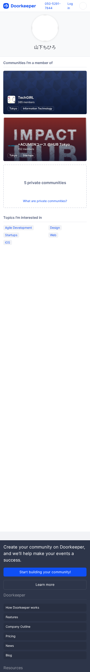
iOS (7, 242)
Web (53, 235)
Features (12, 617)
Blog (9, 655)
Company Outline (18, 626)
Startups (28, 155)
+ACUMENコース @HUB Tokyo (44, 144)
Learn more (45, 584)
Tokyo (13, 108)
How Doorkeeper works (22, 607)
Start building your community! (45, 572)
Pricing (11, 636)
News (10, 645)
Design (55, 227)
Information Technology (37, 108)
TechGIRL (26, 97)
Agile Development (18, 227)
